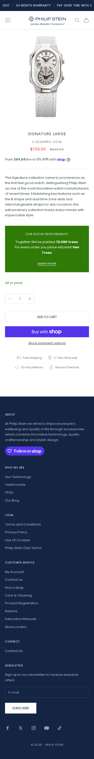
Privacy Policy (16, 532)
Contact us (14, 579)
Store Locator (16, 626)
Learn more (47, 263)
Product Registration (21, 603)
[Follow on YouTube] (46, 728)
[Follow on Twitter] (20, 728)
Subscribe (20, 708)
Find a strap (14, 587)
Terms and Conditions (23, 524)
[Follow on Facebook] (7, 728)
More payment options (47, 343)
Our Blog (12, 500)
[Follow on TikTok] (59, 728)
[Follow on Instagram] (33, 728)
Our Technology (18, 476)
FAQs (9, 492)
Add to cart (47, 317)
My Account (14, 572)
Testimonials (15, 484)
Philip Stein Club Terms (23, 548)
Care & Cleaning (18, 595)
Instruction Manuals (20, 618)
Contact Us (14, 650)
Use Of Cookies (17, 540)
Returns (11, 611)
